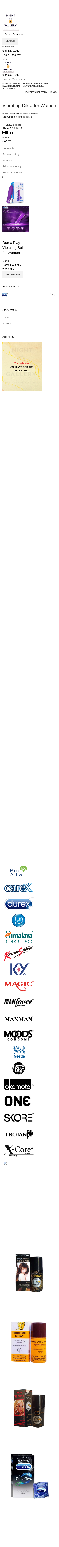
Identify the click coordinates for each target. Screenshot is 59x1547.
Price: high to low (12, 172)
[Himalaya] (19, 936)
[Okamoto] (19, 1084)
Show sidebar (13, 125)
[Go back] (6, 98)
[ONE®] (19, 1100)
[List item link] (29, 1218)
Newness (7, 160)
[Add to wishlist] (15, 236)
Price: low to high (12, 166)
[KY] (19, 969)
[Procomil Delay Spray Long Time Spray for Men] (29, 1340)
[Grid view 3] (8, 133)
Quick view (6, 236)
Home (5, 114)
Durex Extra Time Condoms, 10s (21, 1505)
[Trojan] (19, 1133)
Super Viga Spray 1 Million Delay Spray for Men (27, 1304)
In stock (6, 323)
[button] (12, 274)
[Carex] (19, 887)
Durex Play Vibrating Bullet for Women (14, 248)
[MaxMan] (19, 1018)
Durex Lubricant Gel (14, 1531)
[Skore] (19, 1117)
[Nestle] (19, 1051)
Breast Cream (10, 1519)
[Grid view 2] (4, 133)
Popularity (8, 148)
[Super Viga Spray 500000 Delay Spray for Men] (29, 1408)
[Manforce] (19, 1002)
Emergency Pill (11, 1538)
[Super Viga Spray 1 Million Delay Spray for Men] (29, 1273)
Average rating (11, 154)
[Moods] (19, 1035)
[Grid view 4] (11, 133)
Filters (6, 137)
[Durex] (19, 903)
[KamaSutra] (19, 952)
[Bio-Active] (19, 870)
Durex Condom (11, 1525)
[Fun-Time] (19, 920)
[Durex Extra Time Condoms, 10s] (29, 1476)
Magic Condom (11, 1544)
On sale (6, 317)
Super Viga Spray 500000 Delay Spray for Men (26, 1439)
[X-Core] (19, 1150)
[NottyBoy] (19, 1067)
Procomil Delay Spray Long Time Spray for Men (27, 1371)
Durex (6, 260)
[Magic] (19, 985)
